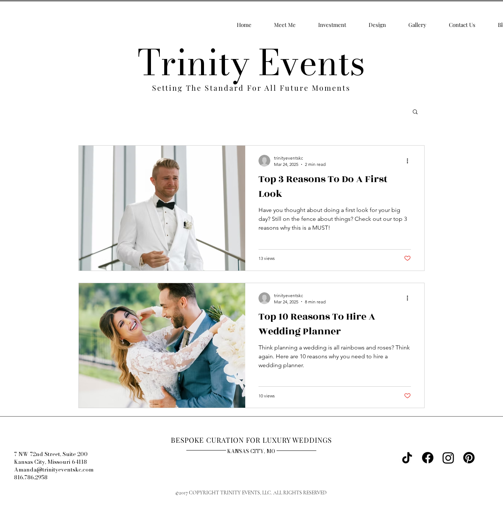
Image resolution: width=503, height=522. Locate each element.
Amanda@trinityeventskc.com (54, 469)
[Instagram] (448, 457)
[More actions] (409, 160)
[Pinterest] (468, 457)
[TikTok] (407, 457)
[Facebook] (427, 457)
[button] (415, 112)
